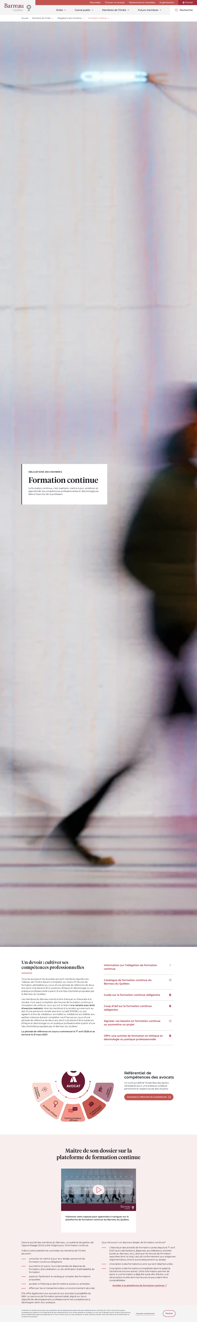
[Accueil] (17, 7)
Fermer (169, 1313)
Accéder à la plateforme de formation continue (138, 1285)
